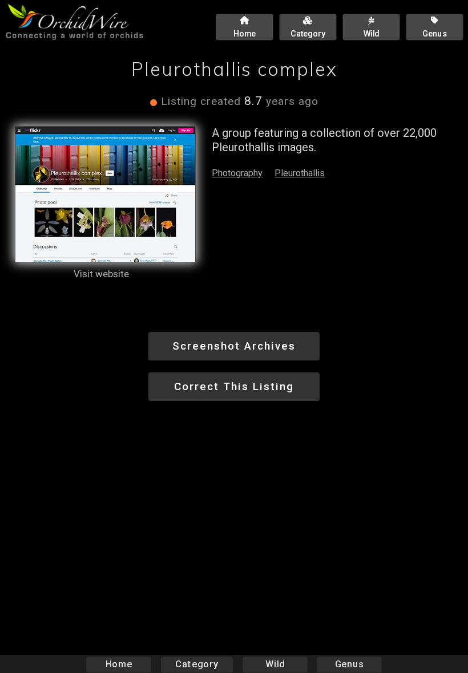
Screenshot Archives (234, 345)
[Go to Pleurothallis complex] (105, 194)
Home (119, 664)
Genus (349, 664)
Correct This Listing (234, 386)
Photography (237, 173)
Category (197, 664)
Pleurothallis (300, 173)
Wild (275, 664)
